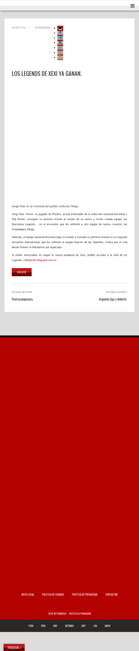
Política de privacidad (85, 594)
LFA (95, 626)
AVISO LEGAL (27, 594)
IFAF (55, 626)
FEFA (43, 626)
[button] (60, 28)
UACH (107, 626)
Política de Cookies (53, 594)
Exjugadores (43, 27)
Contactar (111, 594)
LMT (83, 626)
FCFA (31, 626)
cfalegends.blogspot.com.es (39, 260)
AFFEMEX (69, 626)
